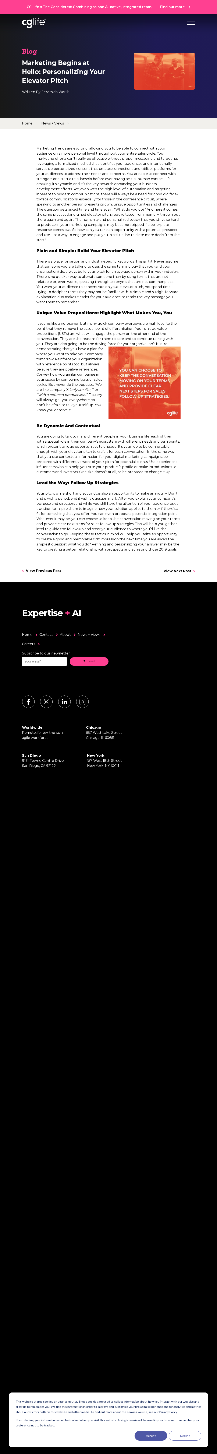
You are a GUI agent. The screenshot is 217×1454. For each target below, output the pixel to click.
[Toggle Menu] (191, 23)
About (65, 635)
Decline (185, 1435)
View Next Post (177, 571)
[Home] (34, 23)
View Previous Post (43, 571)
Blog (29, 52)
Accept (151, 1435)
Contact (46, 635)
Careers (28, 644)
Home (27, 635)
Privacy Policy (168, 1412)
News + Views (89, 635)
